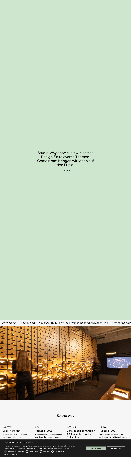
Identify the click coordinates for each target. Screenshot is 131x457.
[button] (43, 455)
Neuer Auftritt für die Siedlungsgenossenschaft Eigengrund (52, 323)
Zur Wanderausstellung (118, 394)
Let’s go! (66, 171)
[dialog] (65, 448)
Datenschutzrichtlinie (63, 448)
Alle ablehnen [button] (116, 448)
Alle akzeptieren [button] (96, 448)
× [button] (129, 441)
